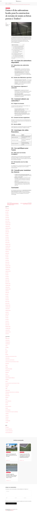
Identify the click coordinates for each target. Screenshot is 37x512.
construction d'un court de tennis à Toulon (12, 361)
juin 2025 (6, 233)
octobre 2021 (7, 308)
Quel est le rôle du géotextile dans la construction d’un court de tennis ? (11, 455)
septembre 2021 (8, 310)
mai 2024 (6, 256)
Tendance (7, 413)
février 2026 (7, 219)
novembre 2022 (7, 285)
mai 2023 (6, 274)
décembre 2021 (7, 305)
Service (6, 404)
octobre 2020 (7, 330)
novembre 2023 (7, 267)
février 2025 (7, 240)
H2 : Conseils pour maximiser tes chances (17, 57)
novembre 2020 (7, 328)
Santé (6, 399)
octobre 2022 (7, 287)
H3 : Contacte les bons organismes (18, 51)
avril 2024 (7, 258)
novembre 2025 (7, 224)
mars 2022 (7, 299)
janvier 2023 (7, 281)
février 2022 (7, 301)
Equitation (7, 372)
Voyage (6, 422)
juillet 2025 (7, 231)
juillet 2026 (7, 210)
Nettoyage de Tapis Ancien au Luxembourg (12, 392)
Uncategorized (7, 420)
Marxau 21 (18, 1)
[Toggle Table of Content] (23, 44)
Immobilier (7, 379)
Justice (6, 381)
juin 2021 (6, 315)
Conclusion (13, 58)
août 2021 (7, 312)
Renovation (7, 393)
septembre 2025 (8, 228)
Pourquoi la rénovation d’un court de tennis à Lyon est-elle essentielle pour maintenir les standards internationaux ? (25, 455)
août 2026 (7, 208)
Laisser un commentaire (7, 25)
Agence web (7, 338)
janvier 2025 (7, 242)
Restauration (7, 395)
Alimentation (7, 340)
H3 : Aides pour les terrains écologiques (18, 55)
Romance (6, 397)
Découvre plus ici (17, 42)
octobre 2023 (7, 269)
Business (6, 354)
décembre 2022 (7, 283)
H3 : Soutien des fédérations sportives (18, 47)
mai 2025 (6, 235)
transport (6, 418)
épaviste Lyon (7, 370)
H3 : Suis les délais (16, 52)
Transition (7, 417)
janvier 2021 (7, 324)
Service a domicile (8, 406)
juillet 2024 (7, 253)
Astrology (6, 347)
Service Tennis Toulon (23, 175)
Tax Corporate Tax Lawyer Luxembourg (11, 411)
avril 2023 (7, 276)
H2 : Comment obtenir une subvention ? (17, 49)
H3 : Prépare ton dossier (17, 50)
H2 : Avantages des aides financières (17, 53)
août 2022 (7, 290)
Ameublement (7, 343)
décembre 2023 (7, 265)
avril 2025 (7, 237)
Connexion (7, 427)
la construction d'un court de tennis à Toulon (12, 383)
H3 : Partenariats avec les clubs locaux (18, 56)
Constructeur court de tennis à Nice (10, 356)
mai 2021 (6, 317)
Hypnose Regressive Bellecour (10, 377)
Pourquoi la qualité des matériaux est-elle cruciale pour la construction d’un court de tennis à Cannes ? (11, 476)
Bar (6, 349)
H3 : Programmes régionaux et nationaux (19, 48)
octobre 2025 (7, 226)
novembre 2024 (7, 246)
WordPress (12, 510)
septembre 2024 (8, 249)
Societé (6, 408)
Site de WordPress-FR (8, 432)
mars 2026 (7, 217)
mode (6, 388)
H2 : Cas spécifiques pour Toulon (16, 54)
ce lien (15, 194)
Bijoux (6, 352)
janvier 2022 (7, 303)
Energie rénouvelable (8, 368)
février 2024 (7, 262)
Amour (6, 345)
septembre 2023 (8, 271)
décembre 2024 (7, 244)
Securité (6, 402)
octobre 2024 (7, 247)
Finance (6, 374)
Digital (6, 365)
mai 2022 (6, 296)
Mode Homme (7, 390)
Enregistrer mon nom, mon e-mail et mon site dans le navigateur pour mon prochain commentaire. (18, 501)
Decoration (7, 363)
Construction (7, 358)
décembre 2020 (7, 326)
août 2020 (7, 333)
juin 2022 (6, 294)
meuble (6, 386)
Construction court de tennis (9, 359)
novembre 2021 (7, 306)
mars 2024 (7, 260)
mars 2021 (7, 321)
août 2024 (7, 251)
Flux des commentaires (9, 430)
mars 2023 (7, 278)
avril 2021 (7, 319)
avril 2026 (7, 215)
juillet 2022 (7, 292)
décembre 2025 (7, 222)
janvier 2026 (7, 221)
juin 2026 (6, 212)
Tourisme (6, 415)
